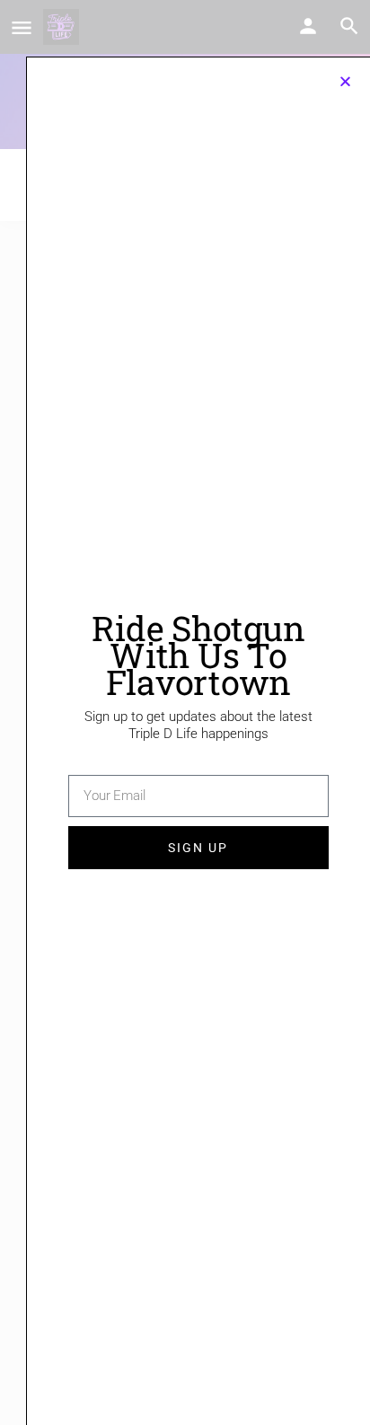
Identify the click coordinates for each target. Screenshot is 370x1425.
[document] (185, 712)
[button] (345, 81)
